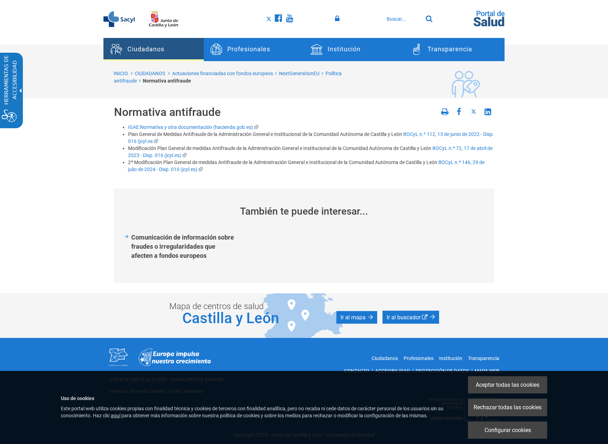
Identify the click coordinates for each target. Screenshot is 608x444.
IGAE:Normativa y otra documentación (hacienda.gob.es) (190, 127)
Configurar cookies (507, 430)
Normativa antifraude (167, 81)
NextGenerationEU (299, 73)
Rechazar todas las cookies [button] (508, 407)
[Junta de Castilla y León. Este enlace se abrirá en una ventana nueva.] (163, 18)
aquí (115, 415)
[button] (356, 317)
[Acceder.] (338, 18)
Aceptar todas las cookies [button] (507, 384)
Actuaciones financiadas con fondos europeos (222, 73)
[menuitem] (153, 49)
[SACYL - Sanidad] (119, 18)
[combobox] (403, 19)
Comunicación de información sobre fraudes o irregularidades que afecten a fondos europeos (182, 246)
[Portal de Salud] (489, 18)
